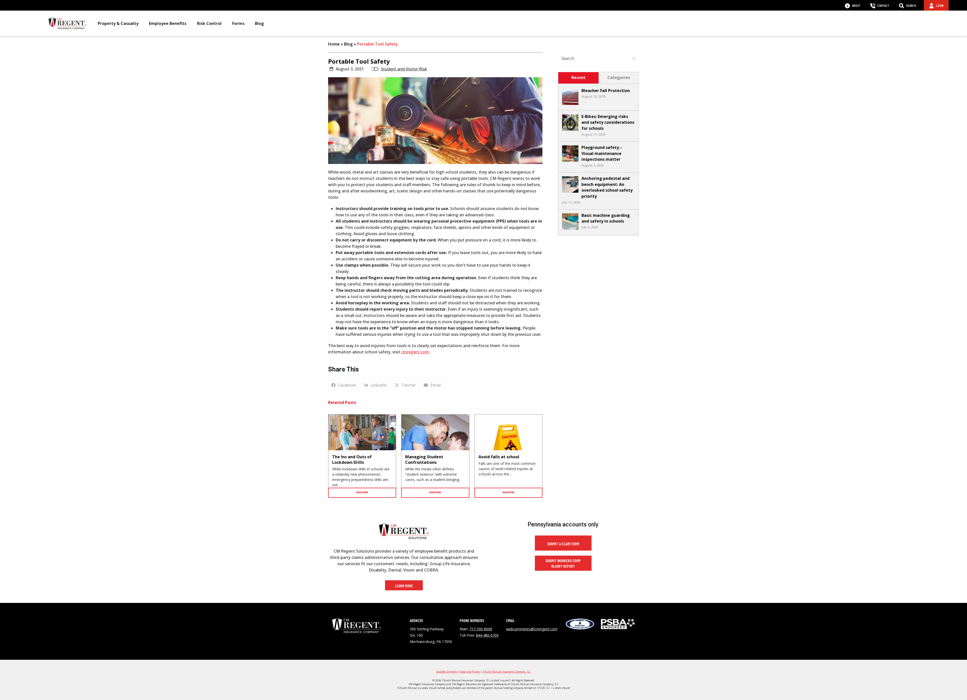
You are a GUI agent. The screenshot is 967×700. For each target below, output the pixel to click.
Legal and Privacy (470, 671)
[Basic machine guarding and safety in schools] (570, 228)
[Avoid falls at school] (508, 448)
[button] (344, 385)
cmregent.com (415, 352)
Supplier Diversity (446, 671)
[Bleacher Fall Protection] (570, 103)
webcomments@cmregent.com (532, 629)
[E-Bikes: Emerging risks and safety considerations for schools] (570, 129)
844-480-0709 (487, 635)
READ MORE (362, 492)
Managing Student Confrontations (424, 459)
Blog (348, 44)
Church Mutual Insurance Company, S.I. (507, 671)
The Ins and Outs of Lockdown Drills (352, 459)
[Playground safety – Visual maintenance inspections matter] (570, 160)
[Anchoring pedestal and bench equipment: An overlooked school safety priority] (570, 191)
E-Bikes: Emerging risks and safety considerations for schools (607, 122)
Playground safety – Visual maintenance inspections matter (601, 153)
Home (334, 44)
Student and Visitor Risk (404, 69)
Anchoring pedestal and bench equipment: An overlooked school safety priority (607, 187)
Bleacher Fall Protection (605, 90)
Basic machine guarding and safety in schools (605, 218)
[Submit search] (634, 58)
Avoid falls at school (498, 457)
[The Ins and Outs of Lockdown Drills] (362, 436)
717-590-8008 (480, 629)
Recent (578, 77)
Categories (618, 77)
